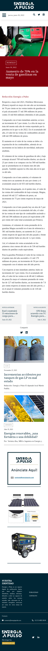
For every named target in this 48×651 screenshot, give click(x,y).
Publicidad (33, 592)
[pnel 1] (24, 510)
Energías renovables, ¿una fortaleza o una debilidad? (21, 435)
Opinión (8, 425)
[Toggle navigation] (4, 15)
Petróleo (11, 63)
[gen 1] (24, 546)
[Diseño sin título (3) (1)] (24, 470)
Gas (6, 366)
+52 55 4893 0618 (40, 620)
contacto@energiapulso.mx (12, 620)
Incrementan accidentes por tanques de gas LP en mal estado (22, 378)
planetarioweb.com (8, 643)
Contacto (33, 595)
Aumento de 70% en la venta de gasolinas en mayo (22, 75)
